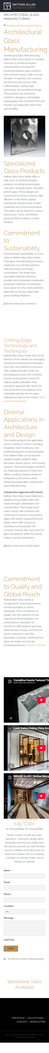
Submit (11, 949)
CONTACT (22, 1021)
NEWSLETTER (37, 1021)
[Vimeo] (22, 1007)
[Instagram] (15, 1007)
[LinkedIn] (25, 1007)
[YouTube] (11, 1007)
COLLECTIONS (35, 1018)
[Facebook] (4, 1007)
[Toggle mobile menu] (44, 4)
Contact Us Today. (35, 645)
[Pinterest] (18, 1007)
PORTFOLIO (18, 1018)
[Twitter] (8, 1007)
